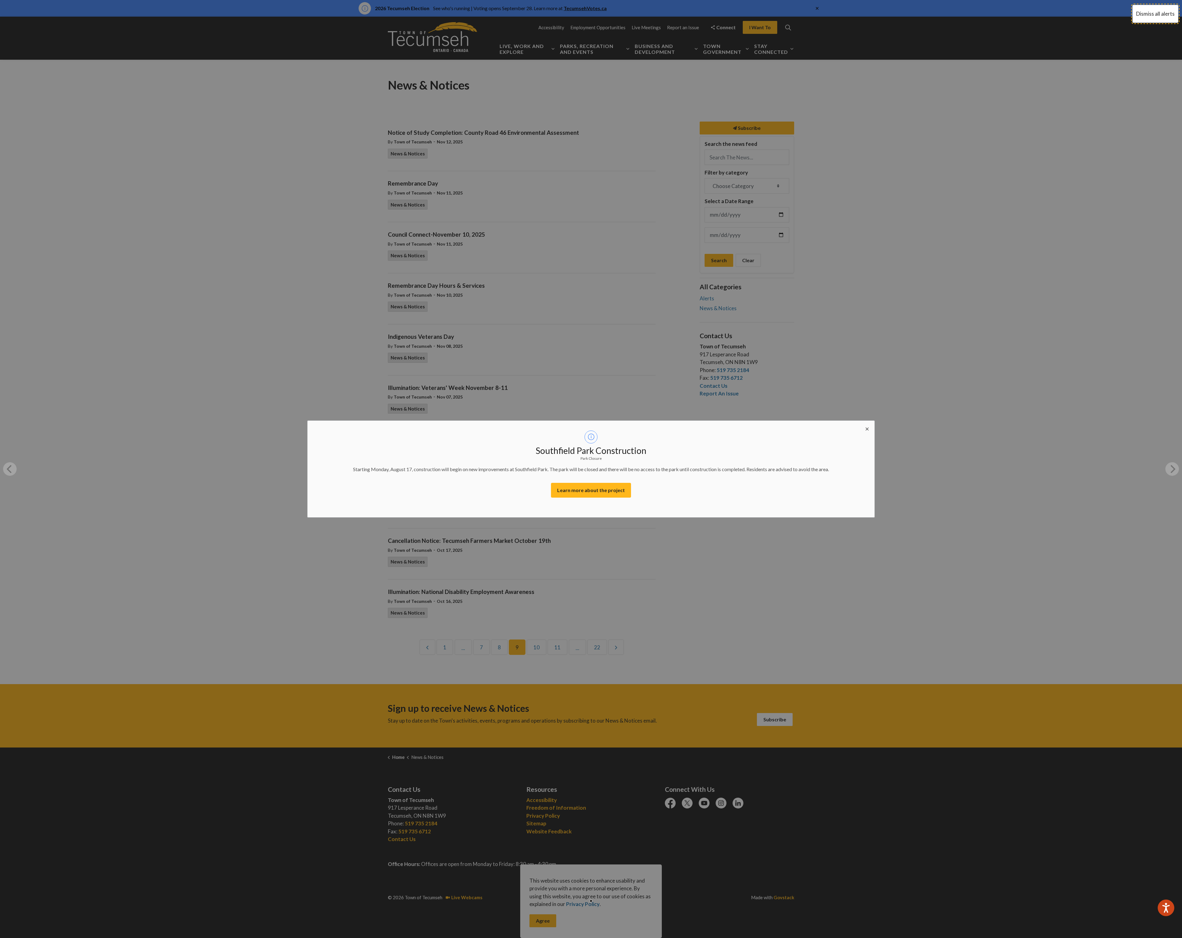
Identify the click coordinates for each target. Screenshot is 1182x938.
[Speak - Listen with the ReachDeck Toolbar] (1166, 908)
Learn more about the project (591, 490)
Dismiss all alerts (1155, 13)
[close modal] (867, 428)
